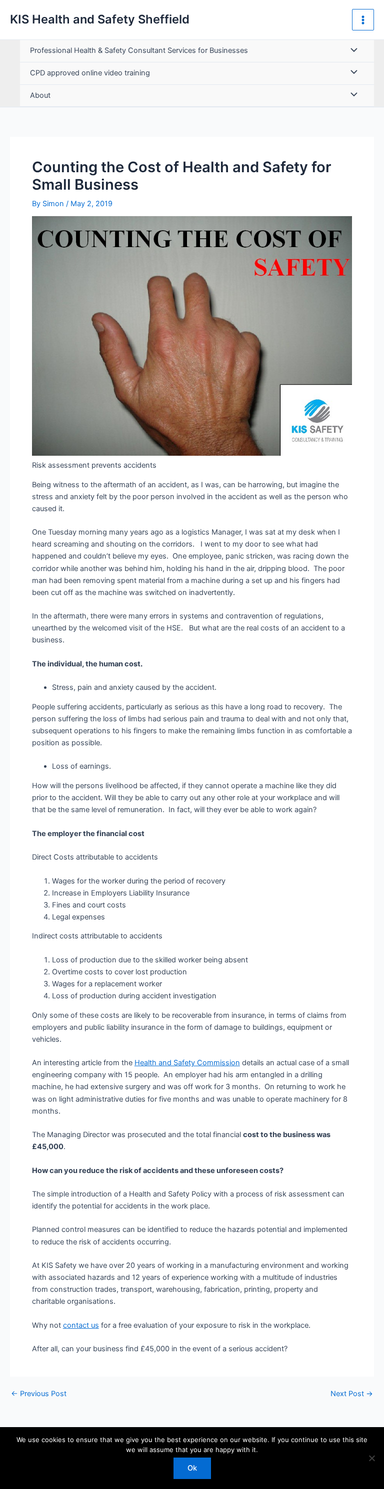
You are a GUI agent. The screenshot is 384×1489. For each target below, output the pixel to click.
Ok (192, 1468)
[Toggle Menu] (351, 51)
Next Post (351, 1394)
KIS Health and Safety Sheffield (100, 19)
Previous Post (38, 1394)
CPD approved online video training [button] (90, 72)
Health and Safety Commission (187, 1062)
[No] (371, 1458)
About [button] (40, 95)
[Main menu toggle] (363, 20)
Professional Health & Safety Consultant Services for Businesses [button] (139, 50)
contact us (81, 1325)
